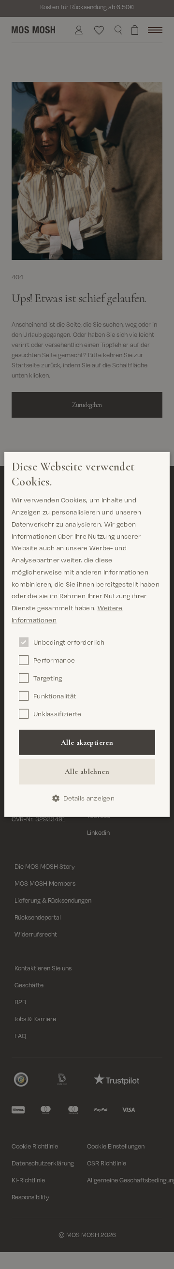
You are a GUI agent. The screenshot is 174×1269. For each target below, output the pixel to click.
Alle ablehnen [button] (87, 771)
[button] (87, 798)
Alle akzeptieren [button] (87, 742)
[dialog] (87, 634)
